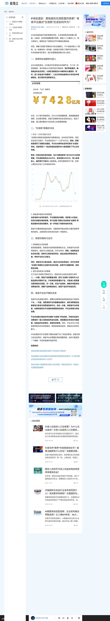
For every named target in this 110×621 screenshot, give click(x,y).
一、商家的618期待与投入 (15, 23)
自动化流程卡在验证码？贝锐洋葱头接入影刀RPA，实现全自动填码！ (101, 94)
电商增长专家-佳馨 (37, 27)
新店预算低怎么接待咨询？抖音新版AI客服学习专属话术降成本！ (100, 118)
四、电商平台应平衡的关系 (16, 40)
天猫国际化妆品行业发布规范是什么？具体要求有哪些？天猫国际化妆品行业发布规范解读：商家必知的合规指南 (62, 492)
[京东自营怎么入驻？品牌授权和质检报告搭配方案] (90, 78)
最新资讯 (24, 3)
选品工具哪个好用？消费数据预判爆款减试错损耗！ (100, 127)
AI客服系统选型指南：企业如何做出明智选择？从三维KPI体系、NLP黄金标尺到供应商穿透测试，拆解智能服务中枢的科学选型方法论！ (62, 513)
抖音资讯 (37, 427)
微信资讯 (37, 469)
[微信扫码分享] (59, 618)
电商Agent (42, 3)
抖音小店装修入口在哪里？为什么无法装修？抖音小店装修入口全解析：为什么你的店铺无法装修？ (62, 428)
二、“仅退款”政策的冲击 (15, 28)
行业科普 (61, 3)
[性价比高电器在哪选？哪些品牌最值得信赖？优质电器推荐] (90, 48)
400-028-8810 (92, 3)
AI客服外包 (53, 3)
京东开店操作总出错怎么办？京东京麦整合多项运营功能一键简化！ (100, 102)
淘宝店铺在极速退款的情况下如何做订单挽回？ (49, 351)
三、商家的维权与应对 (16, 34)
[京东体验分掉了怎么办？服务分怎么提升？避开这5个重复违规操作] (90, 58)
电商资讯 (32, 3)
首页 (5, 12)
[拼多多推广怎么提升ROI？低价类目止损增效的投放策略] (90, 68)
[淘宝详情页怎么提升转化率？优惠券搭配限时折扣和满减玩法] (90, 38)
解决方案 (81, 3)
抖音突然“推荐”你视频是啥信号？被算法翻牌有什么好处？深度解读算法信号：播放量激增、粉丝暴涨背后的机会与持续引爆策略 (62, 449)
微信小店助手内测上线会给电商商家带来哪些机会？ (62, 470)
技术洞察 (71, 3)
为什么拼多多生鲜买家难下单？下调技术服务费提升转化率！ (100, 110)
